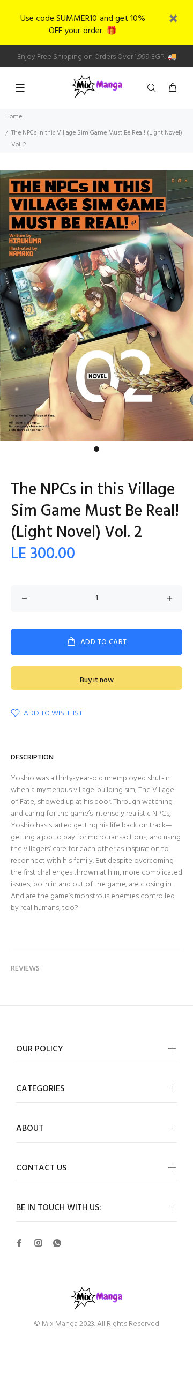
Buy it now (97, 680)
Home (13, 116)
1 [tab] (96, 449)
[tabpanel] (96, 305)
